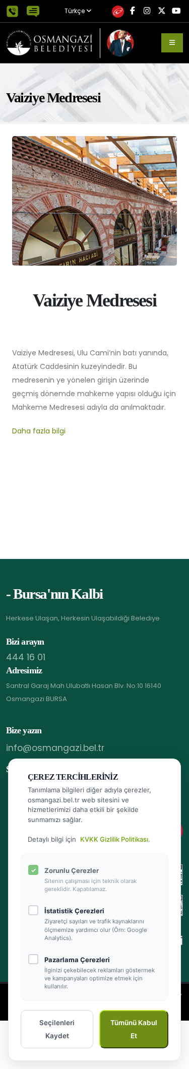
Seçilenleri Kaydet (57, 1029)
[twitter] (161, 11)
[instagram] (147, 11)
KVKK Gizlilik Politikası (114, 839)
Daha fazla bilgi (39, 431)
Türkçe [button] (75, 11)
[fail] (117, 11)
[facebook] (132, 11)
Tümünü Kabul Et (133, 1029)
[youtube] (176, 11)
